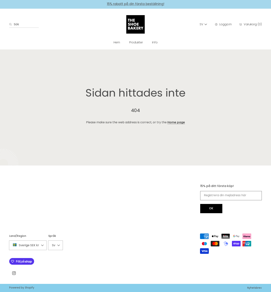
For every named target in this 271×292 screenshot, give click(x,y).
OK (211, 208)
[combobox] (24, 24)
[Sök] (11, 24)
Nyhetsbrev (254, 288)
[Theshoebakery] (135, 24)
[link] (136, 42)
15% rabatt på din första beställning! (135, 4)
